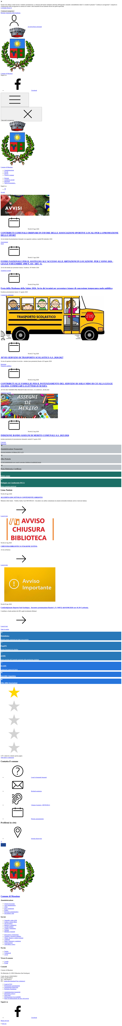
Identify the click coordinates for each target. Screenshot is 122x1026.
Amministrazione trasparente (12, 992)
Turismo (6, 930)
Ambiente (7, 939)
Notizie (6, 951)
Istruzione (7, 181)
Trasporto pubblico (6, 366)
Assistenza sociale (9, 180)
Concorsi (3, 442)
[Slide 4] (8, 194)
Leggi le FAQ (8, 984)
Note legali (7, 995)
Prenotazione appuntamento (12, 986)
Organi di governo (9, 903)
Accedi (3, 192)
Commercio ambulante (7, 295)
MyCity (4, 1023)
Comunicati (7, 953)
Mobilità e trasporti (9, 931)
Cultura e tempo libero (10, 922)
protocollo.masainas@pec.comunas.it (14, 981)
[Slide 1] (3, 194)
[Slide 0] (1, 194)
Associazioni (4, 242)
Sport (2, 243)
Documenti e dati (9, 913)
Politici (6, 910)
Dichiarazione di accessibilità (12, 997)
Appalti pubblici (8, 927)
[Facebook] (5, 189)
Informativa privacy (9, 993)
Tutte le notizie (5, 629)
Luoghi (6, 961)
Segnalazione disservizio (11, 987)
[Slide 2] (5, 194)
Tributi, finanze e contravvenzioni (13, 938)
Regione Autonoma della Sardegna (10, 13)
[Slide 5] (10, 194)
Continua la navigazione (7, 11)
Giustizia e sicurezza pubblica (12, 936)
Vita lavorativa (8, 923)
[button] (9, 170)
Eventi (6, 963)
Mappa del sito (5, 1020)
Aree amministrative (10, 905)
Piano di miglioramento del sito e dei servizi (16, 998)
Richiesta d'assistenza (10, 989)
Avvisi (6, 954)
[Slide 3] (7, 194)
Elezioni (6, 178)
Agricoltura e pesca (9, 944)
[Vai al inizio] (1, 842)
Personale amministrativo (11, 912)
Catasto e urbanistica (10, 928)
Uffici (6, 907)
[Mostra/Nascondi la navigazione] (15, 100)
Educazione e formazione (11, 934)
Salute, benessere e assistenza (12, 941)
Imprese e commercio (10, 925)
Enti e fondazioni (9, 908)
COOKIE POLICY (6, 8)
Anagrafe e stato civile (10, 920)
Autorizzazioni (8, 943)
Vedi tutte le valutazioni (7, 757)
